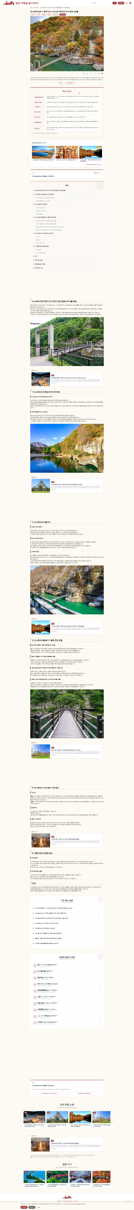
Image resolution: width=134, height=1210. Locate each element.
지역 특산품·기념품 (40, 252)
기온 (51, 660)
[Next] (112, 1120)
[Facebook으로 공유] (102, 73)
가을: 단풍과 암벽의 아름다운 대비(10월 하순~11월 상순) (50, 226)
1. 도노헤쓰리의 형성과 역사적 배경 (44, 194)
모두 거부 (32, 1207)
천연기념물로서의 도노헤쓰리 (43, 200)
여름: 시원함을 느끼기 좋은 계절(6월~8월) (46, 223)
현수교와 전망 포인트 (41, 210)
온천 (39, 867)
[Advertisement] (67, 286)
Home (121, 3)
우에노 (48, 557)
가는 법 (37, 236)
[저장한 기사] (84, 73)
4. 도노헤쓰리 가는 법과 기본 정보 (44, 233)
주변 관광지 (39, 249)
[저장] (87, 73)
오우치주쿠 (77, 861)
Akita (49, 14)
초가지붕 (32, 863)
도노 (57, 305)
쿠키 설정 (75, 1201)
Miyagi (43, 14)
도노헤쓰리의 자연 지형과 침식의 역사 (45, 197)
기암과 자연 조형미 (40, 207)
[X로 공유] (99, 73)
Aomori (33, 14)
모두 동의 (24, 1207)
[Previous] (21, 1120)
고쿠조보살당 (39, 213)
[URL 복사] (95, 73)
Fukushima (35, 7)
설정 (39, 1207)
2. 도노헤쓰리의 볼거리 (41, 204)
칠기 (38, 876)
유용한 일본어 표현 (40, 264)
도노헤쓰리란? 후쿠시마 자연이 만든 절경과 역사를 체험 (50, 190)
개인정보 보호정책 (66, 1201)
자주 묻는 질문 (39, 260)
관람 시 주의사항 (40, 243)
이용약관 (59, 1201)
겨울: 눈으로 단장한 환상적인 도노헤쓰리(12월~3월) (48, 230)
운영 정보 (38, 239)
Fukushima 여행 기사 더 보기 (94, 164)
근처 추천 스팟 (39, 268)
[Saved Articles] (126, 3)
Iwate (38, 14)
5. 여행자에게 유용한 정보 (42, 246)
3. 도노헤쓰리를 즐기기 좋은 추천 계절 (45, 217)
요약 (36, 256)
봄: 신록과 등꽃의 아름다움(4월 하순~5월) (46, 220)
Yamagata (55, 14)
